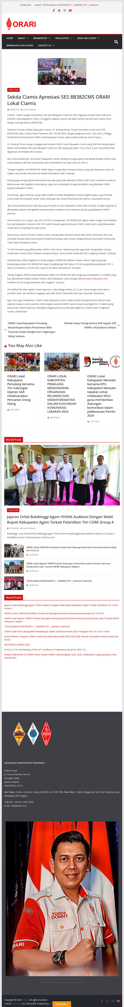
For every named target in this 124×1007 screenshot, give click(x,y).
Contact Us (44, 45)
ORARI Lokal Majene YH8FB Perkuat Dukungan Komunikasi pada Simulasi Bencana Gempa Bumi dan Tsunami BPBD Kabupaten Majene (68, 565)
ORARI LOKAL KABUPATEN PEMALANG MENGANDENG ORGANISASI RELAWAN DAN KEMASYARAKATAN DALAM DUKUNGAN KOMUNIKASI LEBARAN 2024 (61, 394)
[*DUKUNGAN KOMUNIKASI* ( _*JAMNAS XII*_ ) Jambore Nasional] (14, 583)
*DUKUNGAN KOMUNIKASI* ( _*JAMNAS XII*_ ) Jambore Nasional (59, 580)
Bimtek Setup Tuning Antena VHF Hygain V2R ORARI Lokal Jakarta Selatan (90, 325)
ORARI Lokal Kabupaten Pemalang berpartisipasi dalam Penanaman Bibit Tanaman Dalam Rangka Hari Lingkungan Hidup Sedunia (31, 330)
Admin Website (29, 109)
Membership (40, 38)
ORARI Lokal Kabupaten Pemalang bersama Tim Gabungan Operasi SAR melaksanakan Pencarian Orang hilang (20, 390)
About (21, 38)
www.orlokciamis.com (96, 278)
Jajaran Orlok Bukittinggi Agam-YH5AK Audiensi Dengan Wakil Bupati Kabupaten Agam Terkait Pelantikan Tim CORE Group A (60, 519)
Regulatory (62, 38)
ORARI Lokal (13, 90)
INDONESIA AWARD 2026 (17, 644)
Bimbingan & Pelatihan (20, 45)
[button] (26, 38)
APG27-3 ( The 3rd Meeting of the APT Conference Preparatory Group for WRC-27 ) (45, 649)
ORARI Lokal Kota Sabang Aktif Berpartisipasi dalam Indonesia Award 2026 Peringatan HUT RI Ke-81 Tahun (56, 631)
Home (10, 38)
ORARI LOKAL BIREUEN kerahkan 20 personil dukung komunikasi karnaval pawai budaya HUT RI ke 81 (71, 549)
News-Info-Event (86, 38)
